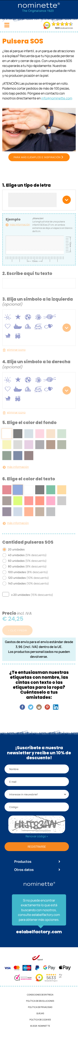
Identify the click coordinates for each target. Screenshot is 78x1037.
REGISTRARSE (37, 847)
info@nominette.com (56, 98)
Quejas (40, 1013)
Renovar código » (37, 836)
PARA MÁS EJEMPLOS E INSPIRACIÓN (37, 157)
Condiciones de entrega (40, 994)
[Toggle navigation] (7, 25)
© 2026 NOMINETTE (40, 1025)
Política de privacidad (40, 1007)
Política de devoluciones (40, 1000)
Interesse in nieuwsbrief (23, 794)
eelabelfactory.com (39, 932)
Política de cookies (40, 1019)
